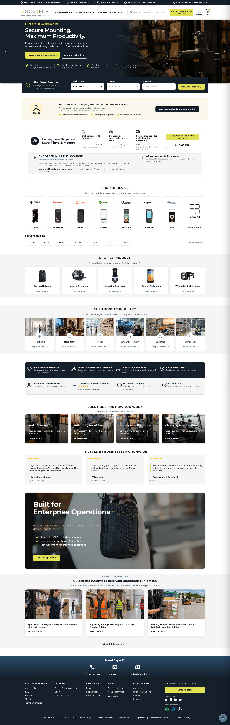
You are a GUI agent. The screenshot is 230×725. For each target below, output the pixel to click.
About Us (137, 688)
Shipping (29, 699)
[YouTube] (180, 699)
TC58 (61, 242)
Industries (115, 12)
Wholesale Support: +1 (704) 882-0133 (193, 2)
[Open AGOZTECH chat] (223, 718)
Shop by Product (83, 12)
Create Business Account (66, 688)
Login (57, 692)
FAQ (27, 692)
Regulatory (140, 718)
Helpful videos (92, 692)
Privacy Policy (85, 718)
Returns (29, 695)
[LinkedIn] (175, 699)
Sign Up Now (185, 690)
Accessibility (124, 718)
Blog (88, 688)
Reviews (137, 699)
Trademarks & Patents (159, 718)
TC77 (47, 242)
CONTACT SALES (183, 145)
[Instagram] (166, 699)
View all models (194, 242)
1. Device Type (78, 81)
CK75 (125, 242)
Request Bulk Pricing (74, 55)
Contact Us (30, 688)
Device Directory (182, 718)
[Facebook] (171, 699)
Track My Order (62, 695)
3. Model (146, 81)
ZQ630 (94, 242)
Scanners (102, 12)
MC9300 (78, 242)
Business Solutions (142, 692)
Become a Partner (116, 688)
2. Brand (111, 81)
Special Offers (117, 692)
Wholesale (113, 696)
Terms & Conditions (34, 703)
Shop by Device (62, 12)
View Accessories (190, 87)
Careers (136, 695)
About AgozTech (47, 557)
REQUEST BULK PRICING (182, 137)
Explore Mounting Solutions (42, 55)
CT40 (110, 242)
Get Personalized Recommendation (177, 109)
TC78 (32, 242)
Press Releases (93, 695)
